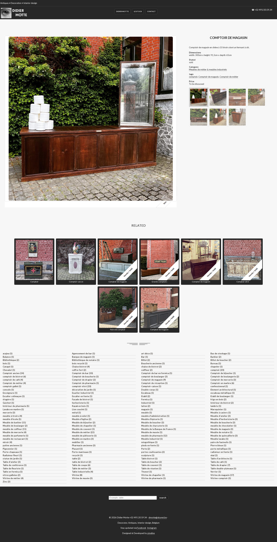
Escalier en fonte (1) (82, 396)
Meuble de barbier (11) (14, 422)
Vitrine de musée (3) (82, 478)
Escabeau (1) (147, 393)
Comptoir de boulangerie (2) (224, 376)
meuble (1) (146, 412)
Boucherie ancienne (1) (153, 363)
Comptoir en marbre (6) (222, 383)
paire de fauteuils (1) (220, 442)
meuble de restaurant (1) (15, 439)
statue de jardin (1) (12, 458)
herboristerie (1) (80, 403)
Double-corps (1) (149, 389)
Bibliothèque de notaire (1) (85, 360)
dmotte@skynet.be (158, 517)
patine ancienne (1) (12, 445)
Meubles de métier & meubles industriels (208, 69)
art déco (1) (147, 353)
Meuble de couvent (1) (83, 429)
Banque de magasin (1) (83, 357)
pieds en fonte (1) (150, 445)
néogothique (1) (149, 442)
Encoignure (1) (10, 393)
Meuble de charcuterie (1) (154, 425)
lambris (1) (215, 406)
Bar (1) (144, 357)
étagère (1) (8, 399)
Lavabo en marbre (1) (13, 409)
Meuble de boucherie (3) (222, 422)
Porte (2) (145, 449)
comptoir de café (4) (13, 379)
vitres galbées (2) (11, 475)
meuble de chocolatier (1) (223, 425)
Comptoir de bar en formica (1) (156, 373)
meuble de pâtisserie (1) (84, 435)
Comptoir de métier (229, 76)
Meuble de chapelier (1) (84, 425)
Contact (151, 11)
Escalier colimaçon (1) (14, 396)
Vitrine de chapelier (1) (153, 475)
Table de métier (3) (81, 468)
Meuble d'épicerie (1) (152, 419)
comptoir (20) (217, 370)
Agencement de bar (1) (83, 353)
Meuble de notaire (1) (221, 432)
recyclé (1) (77, 455)
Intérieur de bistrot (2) (222, 403)
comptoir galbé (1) (12, 386)
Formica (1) (146, 399)
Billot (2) (145, 360)
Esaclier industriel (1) (83, 393)
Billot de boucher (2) (220, 360)
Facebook (141, 528)
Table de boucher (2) (151, 462)
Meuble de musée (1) (151, 432)
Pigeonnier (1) (10, 449)
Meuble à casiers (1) (220, 412)
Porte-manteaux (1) (82, 452)
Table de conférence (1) (14, 465)
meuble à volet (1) (81, 416)
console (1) (8, 389)
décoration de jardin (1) (84, 389)
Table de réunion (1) (151, 468)
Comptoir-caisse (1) (151, 386)
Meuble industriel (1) (152, 439)
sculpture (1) (147, 455)
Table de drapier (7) (220, 465)
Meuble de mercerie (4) (14, 432)
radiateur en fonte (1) (221, 452)
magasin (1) (147, 409)
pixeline (151, 533)
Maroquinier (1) (218, 409)
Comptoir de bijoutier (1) (223, 373)
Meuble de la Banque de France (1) (158, 429)
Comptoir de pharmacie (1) (85, 383)
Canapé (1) (8, 366)
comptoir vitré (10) (81, 386)
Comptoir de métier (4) (14, 383)
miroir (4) (7, 442)
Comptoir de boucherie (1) (85, 376)
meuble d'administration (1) (155, 416)
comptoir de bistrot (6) (14, 376)
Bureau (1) (215, 363)
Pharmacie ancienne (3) (83, 445)
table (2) (76, 458)
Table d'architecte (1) (221, 458)
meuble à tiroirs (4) (12, 416)
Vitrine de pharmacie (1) (153, 478)
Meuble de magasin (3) (221, 429)
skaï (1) (214, 455)
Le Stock (138, 11)
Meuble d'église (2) (81, 419)
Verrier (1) (215, 471)
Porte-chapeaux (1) (12, 452)
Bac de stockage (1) (220, 353)
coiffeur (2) (146, 370)
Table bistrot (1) (149, 458)
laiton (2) (145, 406)
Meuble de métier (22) (83, 432)
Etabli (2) (145, 396)
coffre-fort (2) (79, 370)
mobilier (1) (78, 442)
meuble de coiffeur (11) (14, 429)
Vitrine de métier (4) (13, 478)
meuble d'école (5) (12, 419)
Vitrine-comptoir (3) (220, 478)
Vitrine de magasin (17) (222, 475)
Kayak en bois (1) (80, 406)
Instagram (152, 528)
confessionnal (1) (219, 386)
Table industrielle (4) (82, 471)
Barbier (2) (215, 357)
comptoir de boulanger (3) (154, 376)
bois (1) (6, 363)
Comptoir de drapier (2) (84, 379)
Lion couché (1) (79, 409)
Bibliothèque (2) (11, 360)
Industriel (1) (147, 403)
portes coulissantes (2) (153, 452)
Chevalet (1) (9, 370)
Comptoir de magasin (208, 76)
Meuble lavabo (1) (219, 439)
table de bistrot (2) (81, 462)
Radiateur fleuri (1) (12, 455)
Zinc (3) (6, 481)
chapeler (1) (216, 366)
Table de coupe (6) (81, 465)
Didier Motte (122, 11)
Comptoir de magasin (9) (153, 379)
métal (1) (76, 412)
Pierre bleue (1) (218, 445)
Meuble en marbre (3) (83, 439)
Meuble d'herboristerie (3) (224, 419)
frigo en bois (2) (218, 399)
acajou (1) (7, 353)
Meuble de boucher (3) (152, 422)
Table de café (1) (218, 462)
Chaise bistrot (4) (81, 366)
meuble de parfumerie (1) (15, 435)
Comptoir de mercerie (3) (223, 379)
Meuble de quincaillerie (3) (224, 435)
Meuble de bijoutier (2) (83, 422)
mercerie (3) (9, 412)
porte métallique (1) (220, 449)
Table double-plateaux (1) (223, 468)
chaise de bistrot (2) (151, 366)
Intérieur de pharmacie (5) (16, 406)
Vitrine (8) (77, 475)
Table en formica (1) (12, 471)
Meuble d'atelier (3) (220, 416)
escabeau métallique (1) (222, 393)
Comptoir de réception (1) (154, 383)
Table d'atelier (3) (12, 462)
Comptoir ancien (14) (13, 373)
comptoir (193, 76)
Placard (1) (77, 449)
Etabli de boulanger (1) (221, 396)
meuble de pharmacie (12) (154, 435)
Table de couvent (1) (151, 465)
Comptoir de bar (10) (82, 373)
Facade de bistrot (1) (82, 399)
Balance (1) (8, 357)
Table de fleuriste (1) (13, 468)
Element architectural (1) (223, 389)
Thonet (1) (146, 471)
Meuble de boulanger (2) (15, 425)
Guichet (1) (8, 403)
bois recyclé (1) (79, 363)
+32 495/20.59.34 (263, 9)
